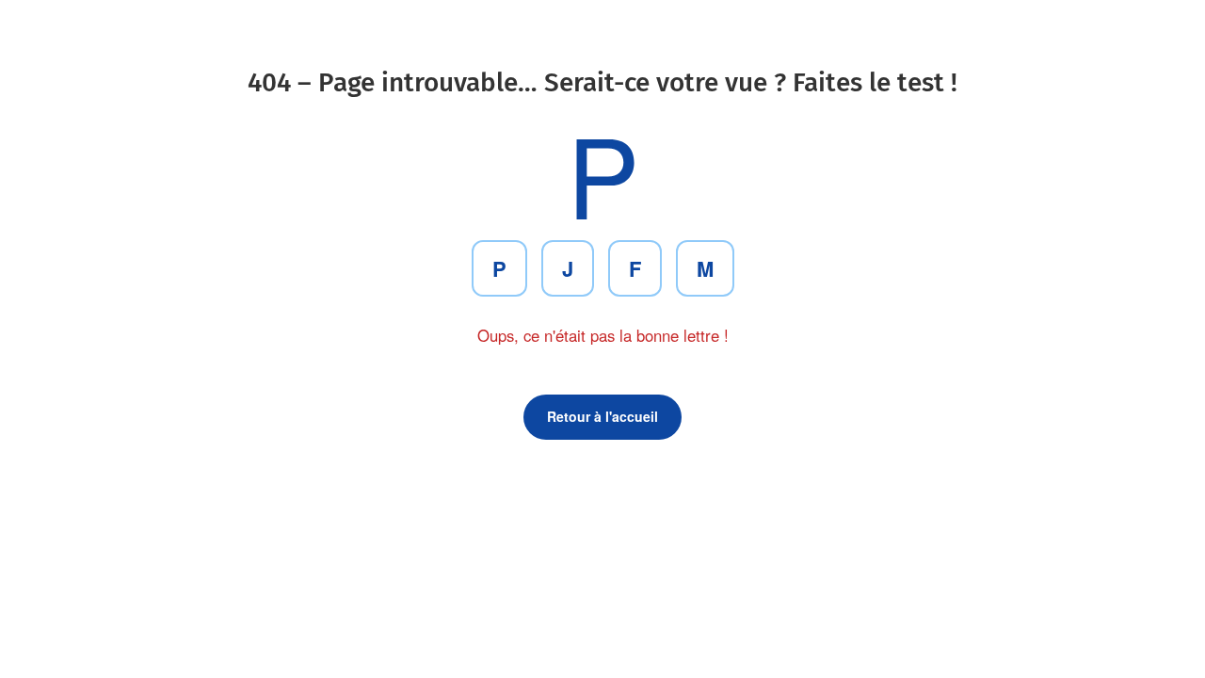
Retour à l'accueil (602, 416)
